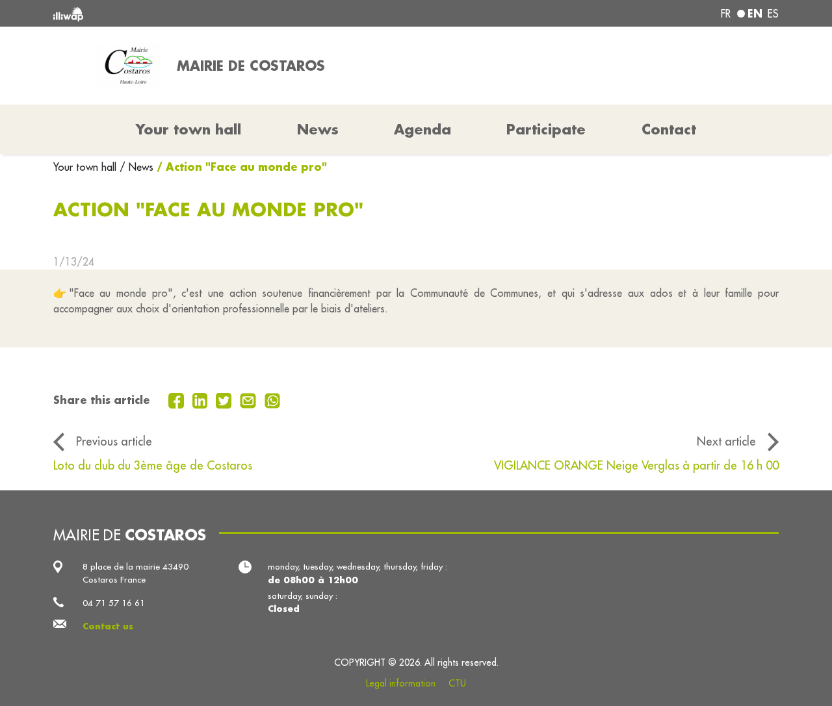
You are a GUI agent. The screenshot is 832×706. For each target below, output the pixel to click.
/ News (136, 166)
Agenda (422, 129)
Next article (726, 441)
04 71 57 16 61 (114, 603)
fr (726, 13)
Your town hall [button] (188, 129)
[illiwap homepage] (200, 13)
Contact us (108, 625)
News (318, 129)
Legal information (401, 683)
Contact (669, 129)
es (773, 13)
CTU (457, 683)
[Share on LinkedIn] (202, 399)
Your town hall (86, 166)
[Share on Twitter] (225, 399)
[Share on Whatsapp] (272, 399)
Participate (546, 129)
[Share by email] (249, 399)
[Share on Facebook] (178, 399)
